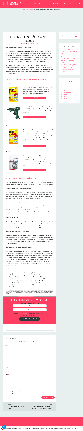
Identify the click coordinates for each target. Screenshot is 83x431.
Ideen (62, 88)
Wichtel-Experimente (66, 92)
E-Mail (7, 374)
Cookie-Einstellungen (33, 428)
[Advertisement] (41, 20)
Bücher (40, 3)
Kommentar (8, 345)
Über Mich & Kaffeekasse (70, 3)
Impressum (76, 428)
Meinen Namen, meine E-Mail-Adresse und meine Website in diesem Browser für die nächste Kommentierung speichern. (28, 392)
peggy (24, 43)
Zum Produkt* (34, 98)
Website (7, 382)
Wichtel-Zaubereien (65, 100)
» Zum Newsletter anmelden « (30, 319)
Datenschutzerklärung (42, 428)
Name (6, 367)
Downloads (46, 3)
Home (24, 9)
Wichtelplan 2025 (32, 3)
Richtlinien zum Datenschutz (22, 313)
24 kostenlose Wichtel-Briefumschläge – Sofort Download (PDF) (69, 51)
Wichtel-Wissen (29, 9)
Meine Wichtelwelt (12, 3)
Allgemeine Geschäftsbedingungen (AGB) (56, 428)
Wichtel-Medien (64, 94)
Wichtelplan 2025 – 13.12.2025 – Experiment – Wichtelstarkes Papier (68, 60)
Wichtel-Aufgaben (65, 90)
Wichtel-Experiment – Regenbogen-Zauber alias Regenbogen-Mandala (69, 69)
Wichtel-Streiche (65, 96)
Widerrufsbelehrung (69, 428)
